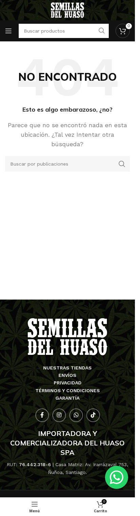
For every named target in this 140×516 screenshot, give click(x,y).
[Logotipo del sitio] (67, 9)
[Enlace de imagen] (67, 336)
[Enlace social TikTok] (93, 415)
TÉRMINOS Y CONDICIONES (67, 390)
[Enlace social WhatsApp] (76, 415)
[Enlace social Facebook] (42, 415)
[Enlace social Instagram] (59, 415)
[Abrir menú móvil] (8, 31)
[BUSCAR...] (122, 164)
